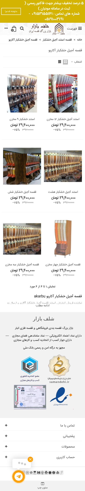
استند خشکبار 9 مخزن (22, 119)
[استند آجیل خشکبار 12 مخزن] (63, 93)
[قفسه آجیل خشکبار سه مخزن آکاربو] (22, 239)
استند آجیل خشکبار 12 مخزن (63, 119)
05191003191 (54, 19)
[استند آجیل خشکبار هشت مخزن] (63, 166)
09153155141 (42, 14)
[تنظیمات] (6, 29)
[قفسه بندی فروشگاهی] (46, 29)
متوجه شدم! (11, 11)
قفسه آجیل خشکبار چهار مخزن (62, 265)
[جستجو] (22, 29)
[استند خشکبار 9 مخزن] (22, 93)
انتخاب (77, 62)
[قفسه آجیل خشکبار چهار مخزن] (63, 239)
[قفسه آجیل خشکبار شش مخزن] (22, 166)
